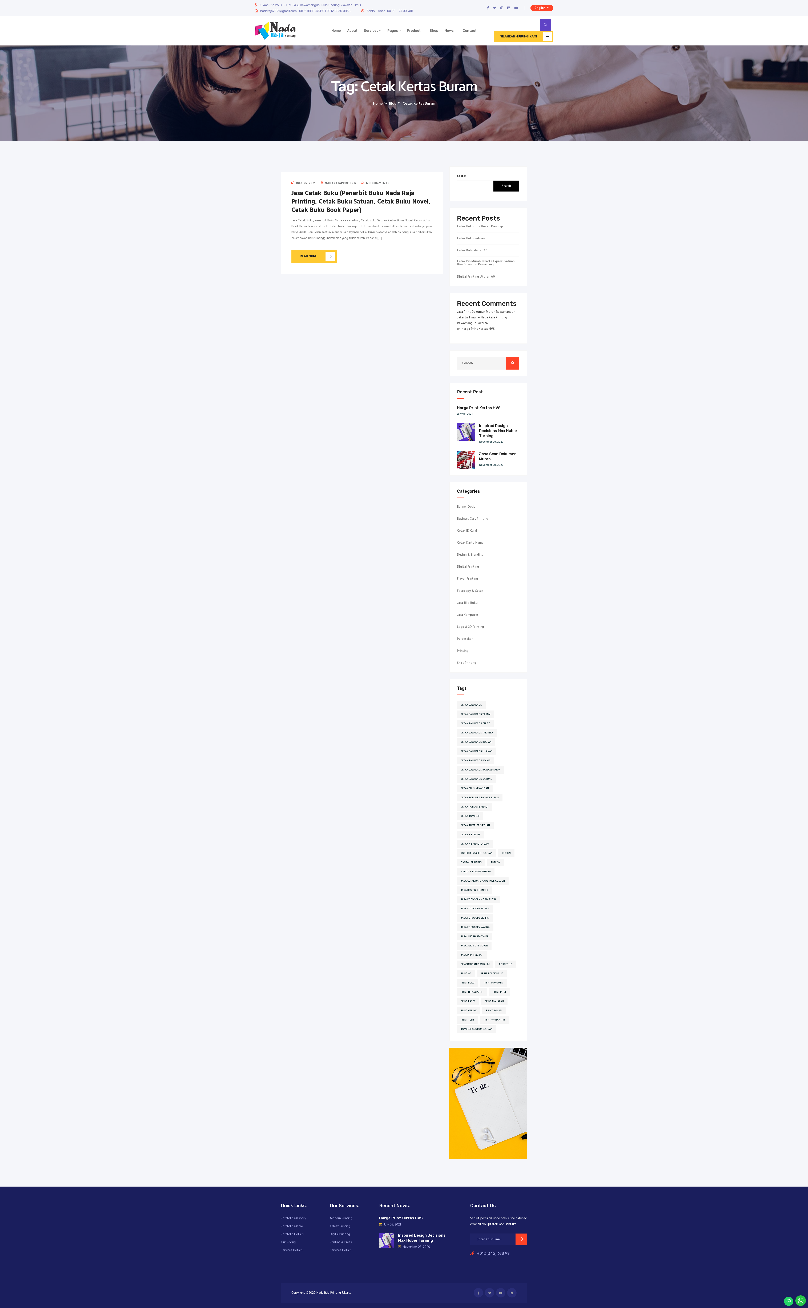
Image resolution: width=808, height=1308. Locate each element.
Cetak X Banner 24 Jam (475, 844)
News (449, 31)
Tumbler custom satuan (477, 1029)
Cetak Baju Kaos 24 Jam (475, 714)
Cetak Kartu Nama (470, 542)
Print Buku (467, 983)
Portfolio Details (292, 1234)
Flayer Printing (467, 578)
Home (336, 31)
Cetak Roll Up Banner (474, 807)
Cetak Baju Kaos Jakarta (477, 733)
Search (461, 176)
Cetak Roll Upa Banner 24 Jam (480, 798)
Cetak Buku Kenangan (475, 788)
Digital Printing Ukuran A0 (476, 276)
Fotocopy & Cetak (470, 591)
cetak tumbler (470, 816)
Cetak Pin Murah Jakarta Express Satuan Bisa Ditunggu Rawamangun (485, 263)
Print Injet (499, 992)
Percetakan (465, 639)
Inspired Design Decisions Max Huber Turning (498, 430)
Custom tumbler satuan (477, 853)
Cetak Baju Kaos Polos (475, 760)
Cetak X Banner (470, 835)
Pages (392, 31)
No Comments (377, 183)
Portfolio (505, 964)
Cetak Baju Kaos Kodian (476, 742)
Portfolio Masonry (293, 1218)
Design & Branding (470, 554)
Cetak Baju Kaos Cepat (475, 723)
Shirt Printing (466, 663)
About (352, 31)
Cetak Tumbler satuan (475, 825)
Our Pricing (288, 1242)
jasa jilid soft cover (474, 946)
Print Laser (468, 1001)
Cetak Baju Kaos (471, 705)
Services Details (292, 1250)
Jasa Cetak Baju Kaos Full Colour (483, 881)
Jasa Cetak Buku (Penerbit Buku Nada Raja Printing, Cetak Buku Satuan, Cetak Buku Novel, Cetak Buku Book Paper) (361, 201)
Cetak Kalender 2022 (472, 250)
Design (506, 853)
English (540, 8)
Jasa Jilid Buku (467, 603)
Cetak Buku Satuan (471, 238)
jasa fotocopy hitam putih (478, 899)
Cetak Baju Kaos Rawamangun (480, 770)
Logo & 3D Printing (470, 627)
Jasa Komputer (467, 615)
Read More (308, 256)
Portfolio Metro (292, 1226)
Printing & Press (341, 1242)
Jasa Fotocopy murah (475, 909)
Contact (470, 31)
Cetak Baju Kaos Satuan (476, 779)
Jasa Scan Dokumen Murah (498, 456)
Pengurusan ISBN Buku (475, 964)
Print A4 (466, 973)
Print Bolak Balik (492, 973)
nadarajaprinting (340, 183)
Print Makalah (494, 1001)
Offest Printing (340, 1226)
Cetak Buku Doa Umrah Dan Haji (480, 226)
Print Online (469, 1011)
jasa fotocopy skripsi (475, 918)
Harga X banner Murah (476, 872)
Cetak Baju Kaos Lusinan (477, 751)
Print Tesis (467, 1020)
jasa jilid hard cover (474, 936)
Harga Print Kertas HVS (478, 328)
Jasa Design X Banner (474, 890)
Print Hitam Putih (472, 992)
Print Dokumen (493, 983)
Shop (434, 31)
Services (371, 31)
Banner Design (467, 506)
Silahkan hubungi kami (518, 36)
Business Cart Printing (472, 518)
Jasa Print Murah (472, 955)
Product (414, 31)
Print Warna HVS (495, 1020)
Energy (495, 862)
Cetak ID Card (467, 530)
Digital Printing (468, 566)
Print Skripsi (494, 1011)
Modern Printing (341, 1218)
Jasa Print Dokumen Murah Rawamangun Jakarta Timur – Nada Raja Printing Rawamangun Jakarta (486, 317)
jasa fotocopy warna (475, 927)
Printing (462, 651)
